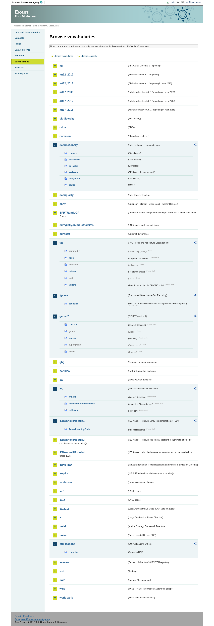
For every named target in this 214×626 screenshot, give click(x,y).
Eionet (28, 26)
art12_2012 (66, 74)
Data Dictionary (40, 26)
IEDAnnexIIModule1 (72, 420)
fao (62, 242)
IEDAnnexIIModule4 (72, 452)
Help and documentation (27, 32)
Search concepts (89, 56)
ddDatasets (74, 159)
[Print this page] (178, 2)
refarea (72, 271)
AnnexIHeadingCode (79, 429)
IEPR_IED (66, 464)
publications (67, 543)
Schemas (19, 55)
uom (62, 580)
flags (71, 258)
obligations (74, 178)
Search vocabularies (64, 56)
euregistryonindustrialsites (77, 225)
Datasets (19, 37)
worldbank (66, 597)
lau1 (62, 491)
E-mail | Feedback (24, 616)
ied (61, 388)
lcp (61, 517)
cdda (63, 127)
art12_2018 (66, 83)
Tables (18, 43)
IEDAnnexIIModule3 (72, 439)
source (72, 338)
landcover (66, 482)
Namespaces (21, 73)
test (62, 571)
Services (19, 67)
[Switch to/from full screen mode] (183, 2)
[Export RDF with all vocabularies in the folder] (195, 145)
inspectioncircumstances (82, 403)
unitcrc (72, 285)
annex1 (72, 397)
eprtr (63, 204)
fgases (64, 295)
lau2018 (64, 508)
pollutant (73, 410)
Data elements (22, 49)
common (65, 136)
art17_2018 (66, 109)
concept (73, 324)
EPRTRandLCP (69, 212)
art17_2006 (66, 92)
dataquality (67, 195)
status (72, 185)
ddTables (73, 166)
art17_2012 (66, 101)
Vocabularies (22, 61)
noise (63, 535)
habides (65, 371)
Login (172, 2)
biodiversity (67, 118)
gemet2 (64, 316)
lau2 (62, 499)
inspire (64, 473)
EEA (28, 2)
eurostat (65, 233)
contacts (73, 153)
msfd (63, 526)
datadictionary (69, 145)
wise (62, 588)
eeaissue (73, 172)
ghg (62, 362)
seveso (64, 562)
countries (73, 303)
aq (61, 65)
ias (61, 379)
